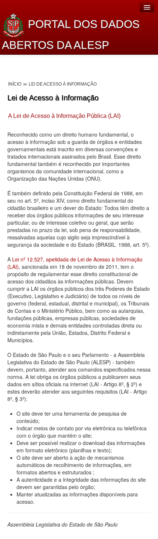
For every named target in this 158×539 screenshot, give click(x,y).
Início (14, 84)
